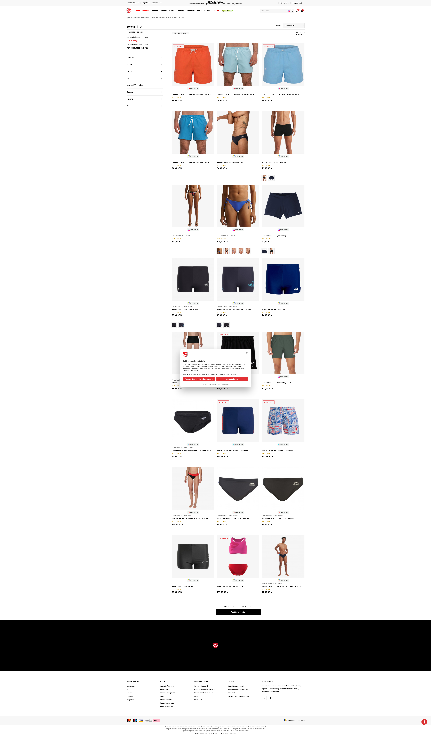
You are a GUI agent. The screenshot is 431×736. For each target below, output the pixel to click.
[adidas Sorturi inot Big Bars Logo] (238, 556)
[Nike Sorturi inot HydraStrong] (283, 132)
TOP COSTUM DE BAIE (137, 48)
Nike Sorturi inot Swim (181, 236)
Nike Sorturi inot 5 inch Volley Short (276, 383)
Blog (128, 689)
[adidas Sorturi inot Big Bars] (193, 556)
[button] (150, 10)
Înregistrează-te (298, 3)
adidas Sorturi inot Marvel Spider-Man (232, 450)
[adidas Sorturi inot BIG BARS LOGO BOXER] (181, 325)
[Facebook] (270, 698)
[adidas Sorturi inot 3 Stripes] (283, 279)
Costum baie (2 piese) (137, 44)
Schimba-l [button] (301, 720)
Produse (146, 17)
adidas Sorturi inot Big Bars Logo (230, 586)
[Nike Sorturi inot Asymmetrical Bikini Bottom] (193, 488)
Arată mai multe (238, 612)
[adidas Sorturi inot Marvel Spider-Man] (238, 420)
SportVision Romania (134, 17)
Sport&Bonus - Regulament (238, 689)
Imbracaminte (156, 17)
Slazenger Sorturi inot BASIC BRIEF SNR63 (233, 518)
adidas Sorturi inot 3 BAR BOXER (185, 309)
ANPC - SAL (198, 699)
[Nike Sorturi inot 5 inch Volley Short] (283, 353)
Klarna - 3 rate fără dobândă (238, 696)
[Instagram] (264, 698)
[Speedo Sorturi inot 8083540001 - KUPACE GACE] (193, 420)
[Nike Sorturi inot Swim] (193, 206)
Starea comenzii (166, 699)
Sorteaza (278, 26)
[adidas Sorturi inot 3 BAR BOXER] (193, 279)
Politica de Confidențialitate (204, 689)
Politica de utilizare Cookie (204, 693)
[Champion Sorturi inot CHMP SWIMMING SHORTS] (193, 64)
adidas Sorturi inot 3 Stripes (273, 309)
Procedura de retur (167, 703)
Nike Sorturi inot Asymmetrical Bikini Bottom (190, 518)
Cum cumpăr (165, 689)
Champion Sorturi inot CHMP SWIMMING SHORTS (191, 94)
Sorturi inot (133, 41)
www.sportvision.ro (206, 734)
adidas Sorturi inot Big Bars (183, 586)
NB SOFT (215, 734)
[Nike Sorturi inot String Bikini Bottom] (234, 251)
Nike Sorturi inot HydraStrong (274, 162)
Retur (162, 696)
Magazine (130, 699)
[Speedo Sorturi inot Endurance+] (238, 132)
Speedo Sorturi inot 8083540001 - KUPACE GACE (191, 450)
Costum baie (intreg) (137, 37)
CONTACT (216, 2)
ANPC (196, 696)
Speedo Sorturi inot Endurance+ (230, 162)
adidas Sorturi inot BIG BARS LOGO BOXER (234, 309)
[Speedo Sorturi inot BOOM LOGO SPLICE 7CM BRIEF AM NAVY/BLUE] (283, 556)
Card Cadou (232, 693)
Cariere (129, 693)
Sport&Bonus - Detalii (236, 686)
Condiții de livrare (166, 706)
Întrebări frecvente (167, 686)
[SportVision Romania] (129, 10)
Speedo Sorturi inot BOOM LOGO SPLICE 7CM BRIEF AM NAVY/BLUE (283, 586)
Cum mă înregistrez (167, 693)
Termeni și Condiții (201, 686)
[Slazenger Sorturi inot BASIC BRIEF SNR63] (238, 488)
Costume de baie (168, 17)
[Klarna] (156, 720)
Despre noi (131, 686)
